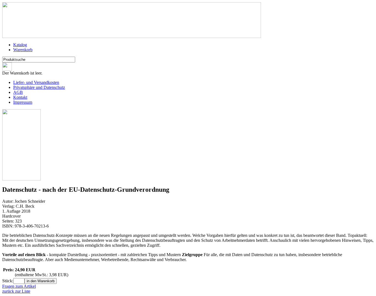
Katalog (20, 44)
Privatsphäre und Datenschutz (39, 87)
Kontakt (20, 97)
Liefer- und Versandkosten (36, 82)
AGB (18, 92)
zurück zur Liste (16, 291)
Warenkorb (22, 49)
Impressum (22, 102)
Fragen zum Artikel (19, 286)
